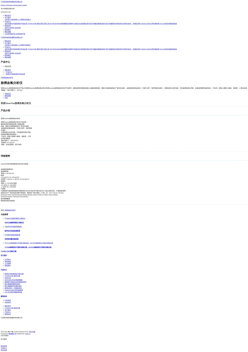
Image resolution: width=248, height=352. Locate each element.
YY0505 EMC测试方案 (35, 23)
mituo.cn (28, 334)
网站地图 (8, 32)
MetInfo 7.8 (12, 334)
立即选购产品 (20, 34)
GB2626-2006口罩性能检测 (150, 23)
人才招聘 (21, 19)
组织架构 (14, 19)
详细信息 (8, 94)
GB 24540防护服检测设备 (168, 23)
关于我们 (8, 17)
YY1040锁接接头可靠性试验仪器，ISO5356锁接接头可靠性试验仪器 (28, 247)
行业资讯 (11, 28)
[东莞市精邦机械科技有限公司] (124, 38)
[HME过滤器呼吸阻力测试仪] (15, 218)
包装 (6, 98)
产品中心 (8, 21)
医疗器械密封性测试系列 (115, 23)
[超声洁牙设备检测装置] (13, 226)
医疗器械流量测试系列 (98, 23)
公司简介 (8, 19)
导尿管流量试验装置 (12, 239)
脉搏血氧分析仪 (10, 210)
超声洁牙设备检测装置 (12, 231)
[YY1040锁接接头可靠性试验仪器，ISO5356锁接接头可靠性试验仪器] (29, 243)
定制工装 (46, 23)
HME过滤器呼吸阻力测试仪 (14, 222)
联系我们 (27, 19)
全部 (6, 23)
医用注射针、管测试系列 (132, 23)
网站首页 (8, 15)
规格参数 (8, 96)
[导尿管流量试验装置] (12, 235)
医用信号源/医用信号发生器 (18, 23)
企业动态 (18, 28)
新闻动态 (8, 26)
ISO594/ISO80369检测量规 (59, 23)
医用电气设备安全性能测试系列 (79, 23)
